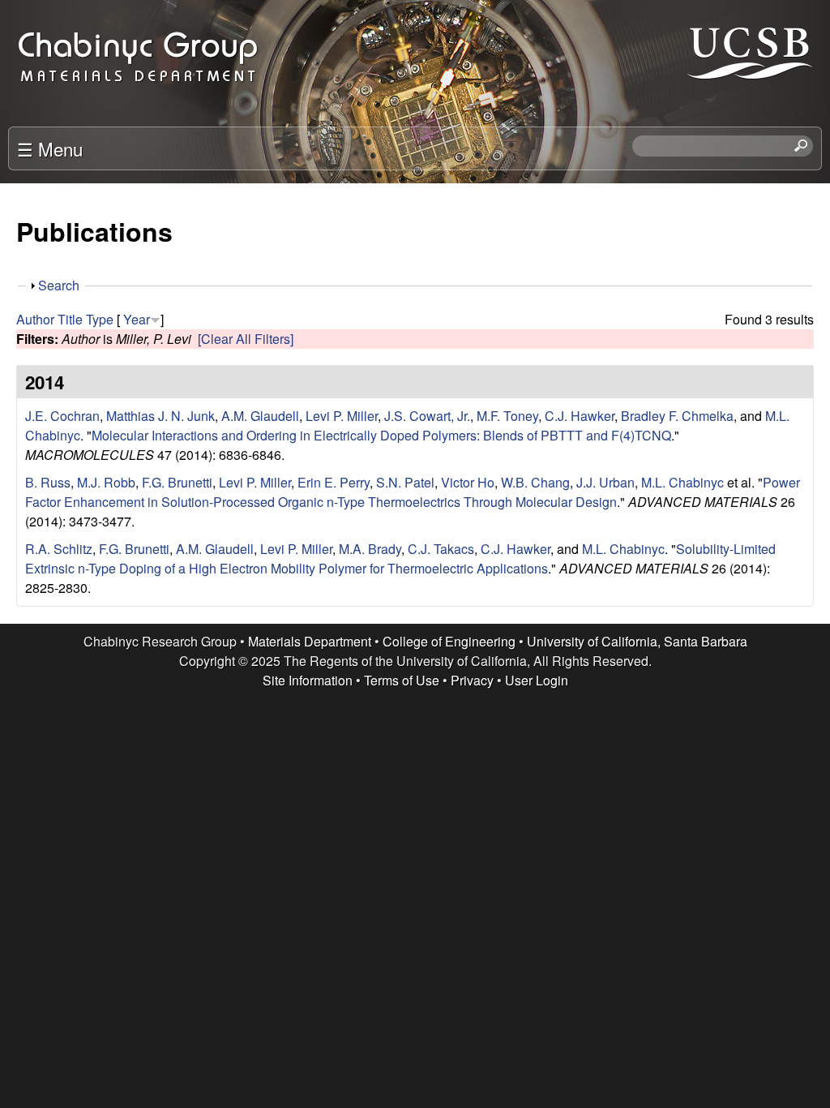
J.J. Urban (605, 482)
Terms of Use (401, 680)
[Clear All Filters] (245, 338)
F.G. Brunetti (177, 482)
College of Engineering (449, 641)
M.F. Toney (507, 415)
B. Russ (48, 482)
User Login (536, 680)
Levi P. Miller (342, 415)
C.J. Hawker (579, 415)
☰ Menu (50, 148)
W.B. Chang (535, 482)
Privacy (472, 680)
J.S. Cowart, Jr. (427, 415)
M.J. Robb (106, 482)
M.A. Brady (370, 548)
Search (58, 285)
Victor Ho (467, 482)
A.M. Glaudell (260, 415)
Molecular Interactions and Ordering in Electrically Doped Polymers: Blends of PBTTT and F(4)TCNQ (381, 435)
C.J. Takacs (441, 548)
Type (99, 319)
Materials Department (309, 641)
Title (70, 319)
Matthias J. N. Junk (160, 415)
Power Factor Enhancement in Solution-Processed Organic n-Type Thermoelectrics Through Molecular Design (412, 492)
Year (136, 319)
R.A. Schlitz (58, 548)
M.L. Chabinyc (682, 482)
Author (35, 319)
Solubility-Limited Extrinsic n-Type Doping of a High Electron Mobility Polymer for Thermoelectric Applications (400, 558)
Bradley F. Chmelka (677, 415)
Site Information (308, 680)
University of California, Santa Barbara (637, 641)
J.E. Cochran (62, 415)
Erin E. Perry (333, 482)
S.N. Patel (405, 482)
